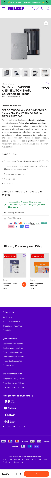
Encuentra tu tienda (11, 321)
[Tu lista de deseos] (43, 8)
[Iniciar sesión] (37, 8)
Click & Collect (9, 365)
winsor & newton (8, 84)
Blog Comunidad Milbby (13, 383)
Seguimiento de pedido (13, 343)
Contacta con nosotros (13, 348)
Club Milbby (8, 330)
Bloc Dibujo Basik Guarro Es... (36, 284)
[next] (47, 2)
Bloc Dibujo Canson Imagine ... (10, 284)
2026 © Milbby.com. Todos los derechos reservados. (25, 456)
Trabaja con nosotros (12, 326)
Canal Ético (42, 459)
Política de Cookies (7, 460)
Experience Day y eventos (14, 378)
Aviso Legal (31, 459)
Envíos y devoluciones (12, 352)
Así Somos (7, 317)
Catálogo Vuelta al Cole (13, 387)
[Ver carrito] (48, 8)
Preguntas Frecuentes (12, 361)
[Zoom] (46, 23)
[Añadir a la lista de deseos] (47, 83)
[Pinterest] (14, 426)
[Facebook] (3, 426)
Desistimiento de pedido (13, 356)
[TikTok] (25, 426)
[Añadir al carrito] (24, 284)
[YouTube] (19, 426)
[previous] (4, 2)
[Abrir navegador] (4, 8)
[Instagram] (9, 426)
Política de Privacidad (18, 460)
